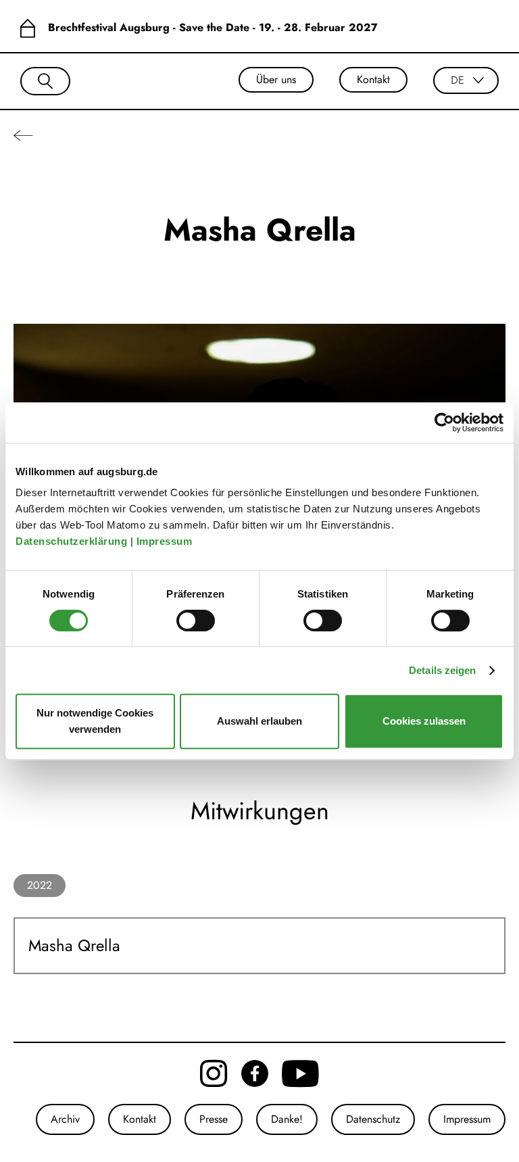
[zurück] (23, 135)
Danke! (287, 1119)
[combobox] (466, 80)
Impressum (166, 541)
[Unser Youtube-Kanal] (300, 1073)
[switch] (195, 620)
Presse (213, 1119)
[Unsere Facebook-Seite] (255, 1073)
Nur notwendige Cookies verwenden (94, 721)
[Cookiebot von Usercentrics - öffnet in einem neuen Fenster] (444, 422)
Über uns (276, 79)
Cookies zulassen (424, 721)
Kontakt (373, 79)
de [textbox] (457, 80)
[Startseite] (27, 28)
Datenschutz (373, 1119)
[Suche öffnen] (45, 81)
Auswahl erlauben (259, 721)
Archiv (65, 1119)
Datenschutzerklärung (73, 541)
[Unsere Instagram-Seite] (214, 1073)
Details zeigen (442, 670)
